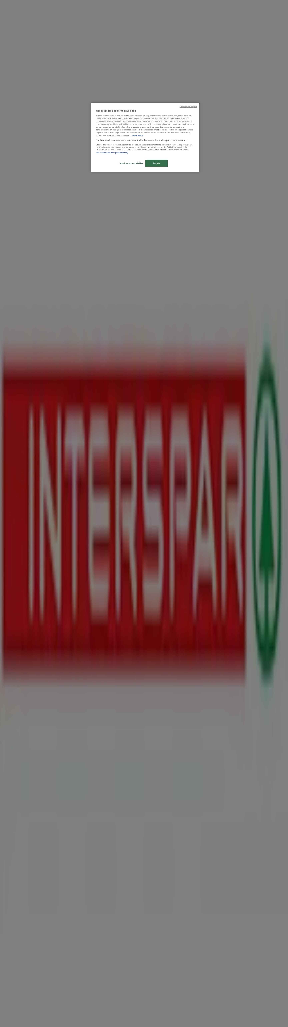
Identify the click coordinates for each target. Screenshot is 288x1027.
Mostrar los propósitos (131, 163)
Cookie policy (137, 135)
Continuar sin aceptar (188, 107)
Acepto (156, 163)
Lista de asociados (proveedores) (112, 152)
